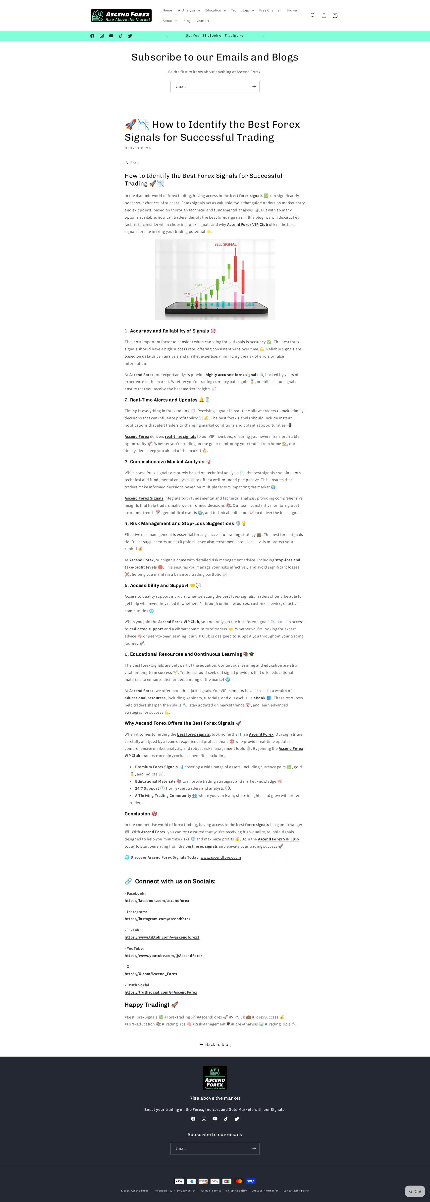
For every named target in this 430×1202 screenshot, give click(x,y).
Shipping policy (236, 1190)
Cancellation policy (296, 1190)
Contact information (265, 1190)
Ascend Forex (139, 1190)
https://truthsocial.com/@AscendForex (161, 992)
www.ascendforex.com (221, 857)
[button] (188, 10)
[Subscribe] (254, 86)
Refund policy (163, 1190)
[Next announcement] (263, 36)
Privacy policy (186, 1190)
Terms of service (211, 1190)
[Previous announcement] (166, 36)
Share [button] (135, 162)
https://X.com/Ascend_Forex (151, 973)
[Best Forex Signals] (215, 319)
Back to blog (218, 1044)
